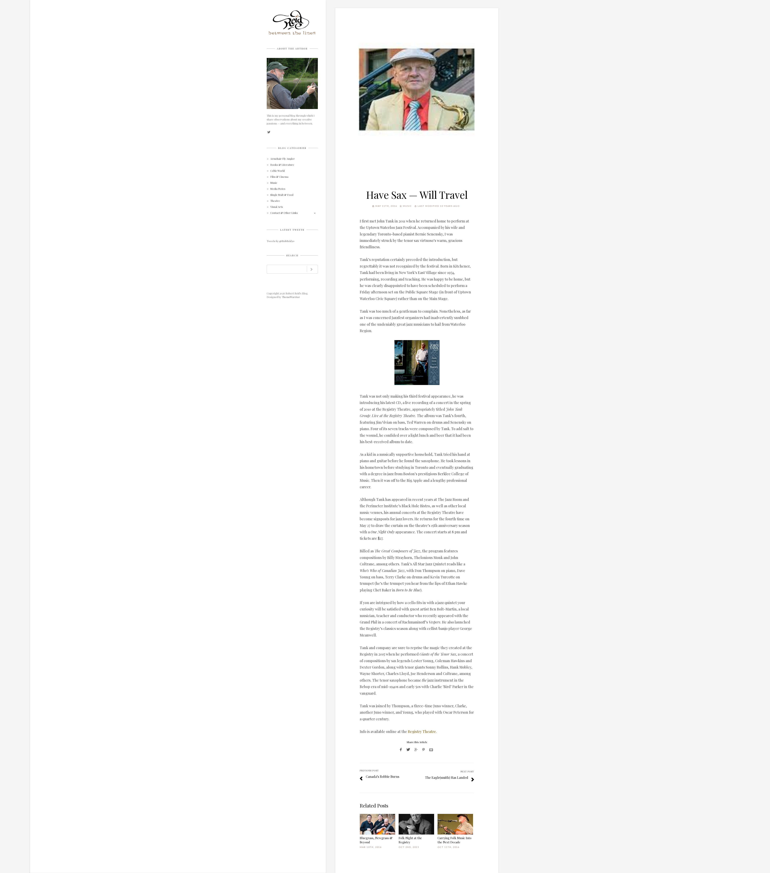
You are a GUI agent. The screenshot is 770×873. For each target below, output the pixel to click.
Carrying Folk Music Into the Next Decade (454, 840)
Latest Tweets (292, 229)
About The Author (292, 48)
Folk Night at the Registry (410, 840)
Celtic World (277, 170)
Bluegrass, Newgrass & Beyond (376, 840)
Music (273, 182)
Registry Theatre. (422, 731)
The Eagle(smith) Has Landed (446, 777)
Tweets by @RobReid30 (280, 241)
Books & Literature (282, 164)
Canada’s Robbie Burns (382, 776)
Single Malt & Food (281, 194)
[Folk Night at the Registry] (416, 824)
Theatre (275, 200)
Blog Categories (292, 148)
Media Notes (277, 188)
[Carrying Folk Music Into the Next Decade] (455, 824)
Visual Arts (276, 206)
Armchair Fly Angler (282, 158)
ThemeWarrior (291, 297)
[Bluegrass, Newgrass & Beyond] (377, 824)
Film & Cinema (279, 176)
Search (292, 255)
